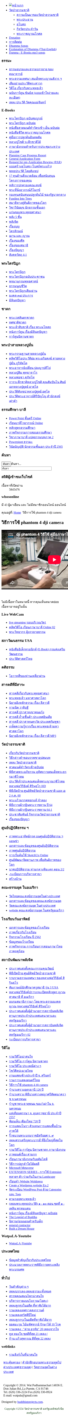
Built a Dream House (21, 1228)
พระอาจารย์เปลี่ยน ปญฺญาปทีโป (30, 367)
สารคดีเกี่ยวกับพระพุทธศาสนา (29, 693)
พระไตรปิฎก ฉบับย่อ (22, 123)
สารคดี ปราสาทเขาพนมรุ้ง (26, 712)
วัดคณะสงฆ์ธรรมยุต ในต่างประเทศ (32, 905)
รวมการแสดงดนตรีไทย (24, 1080)
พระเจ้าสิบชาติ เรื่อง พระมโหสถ (30, 327)
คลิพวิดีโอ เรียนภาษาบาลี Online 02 (32, 627)
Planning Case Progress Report (27, 155)
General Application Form (24, 158)
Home (17, 512)
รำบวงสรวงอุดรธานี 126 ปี (26, 1089)
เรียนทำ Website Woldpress (26, 1181)
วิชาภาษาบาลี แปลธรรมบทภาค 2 (31, 437)
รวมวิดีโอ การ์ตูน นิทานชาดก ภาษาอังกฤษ (37, 1149)
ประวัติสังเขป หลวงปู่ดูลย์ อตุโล (29, 391)
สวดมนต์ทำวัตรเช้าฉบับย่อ (26, 767)
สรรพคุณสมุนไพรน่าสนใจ (26, 1296)
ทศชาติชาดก (17, 322)
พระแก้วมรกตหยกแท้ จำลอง (28, 800)
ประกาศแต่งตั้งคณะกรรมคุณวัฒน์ (31, 968)
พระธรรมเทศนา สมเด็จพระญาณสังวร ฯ (35, 78)
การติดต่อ (15, 41)
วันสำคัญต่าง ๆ (19, 1286)
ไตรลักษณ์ (16, 231)
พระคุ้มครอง (11, 1362)
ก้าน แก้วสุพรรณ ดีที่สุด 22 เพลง (30, 1338)
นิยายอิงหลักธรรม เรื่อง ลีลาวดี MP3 (32, 735)
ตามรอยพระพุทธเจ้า (22, 1199)
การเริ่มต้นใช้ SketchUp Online (28, 855)
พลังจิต (13, 221)
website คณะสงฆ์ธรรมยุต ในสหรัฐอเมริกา (36, 910)
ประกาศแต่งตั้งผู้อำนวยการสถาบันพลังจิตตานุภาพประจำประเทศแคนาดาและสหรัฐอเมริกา (36, 1015)
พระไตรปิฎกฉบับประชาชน (27, 276)
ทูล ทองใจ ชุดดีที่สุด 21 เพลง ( (28, 1333)
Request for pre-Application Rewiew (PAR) (35, 162)
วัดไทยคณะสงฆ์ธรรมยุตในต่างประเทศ (34, 896)
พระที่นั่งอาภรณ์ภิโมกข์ (24, 190)
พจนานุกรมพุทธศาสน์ (23, 281)
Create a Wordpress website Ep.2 (29, 1185)
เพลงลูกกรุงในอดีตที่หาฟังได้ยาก (30, 1319)
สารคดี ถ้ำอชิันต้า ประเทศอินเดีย (30, 717)
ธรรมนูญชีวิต (18, 286)
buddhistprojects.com (30, 1401)
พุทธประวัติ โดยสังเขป (23, 171)
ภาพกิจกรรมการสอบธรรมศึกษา (30, 432)
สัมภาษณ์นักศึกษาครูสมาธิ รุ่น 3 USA (33, 987)
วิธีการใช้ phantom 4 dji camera (28, 1084)
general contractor (19, 1225)
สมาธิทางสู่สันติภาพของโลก (27, 202)
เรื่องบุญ (14, 226)
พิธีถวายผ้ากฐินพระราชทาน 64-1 (30, 809)
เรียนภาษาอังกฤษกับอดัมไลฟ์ (28, 1159)
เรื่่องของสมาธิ (18, 245)
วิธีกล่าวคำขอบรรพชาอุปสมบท (29, 757)
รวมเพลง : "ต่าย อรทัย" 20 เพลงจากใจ (34, 1329)
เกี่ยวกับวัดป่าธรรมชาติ (24, 753)
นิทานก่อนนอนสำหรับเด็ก (26, 1221)
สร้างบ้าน (15, 878)
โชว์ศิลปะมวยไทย (21, 1070)
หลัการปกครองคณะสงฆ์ (25, 185)
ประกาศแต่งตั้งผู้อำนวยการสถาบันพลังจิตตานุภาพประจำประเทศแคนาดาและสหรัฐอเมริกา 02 (36, 1030)
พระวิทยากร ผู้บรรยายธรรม (27, 632)
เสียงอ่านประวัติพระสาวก (25, 83)
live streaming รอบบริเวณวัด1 (27, 622)
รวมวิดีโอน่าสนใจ (21, 1056)
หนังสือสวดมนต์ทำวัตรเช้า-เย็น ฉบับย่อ (34, 127)
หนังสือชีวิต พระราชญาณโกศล (29, 132)
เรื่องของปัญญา (19, 819)
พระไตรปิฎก (17, 272)
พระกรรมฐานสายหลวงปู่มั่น (27, 353)
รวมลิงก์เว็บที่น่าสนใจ (23, 1354)
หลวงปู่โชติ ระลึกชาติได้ (25, 142)
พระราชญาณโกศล (29, 33)
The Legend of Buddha (23, 1217)
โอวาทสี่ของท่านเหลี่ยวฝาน (27, 676)
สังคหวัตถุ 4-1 (18, 254)
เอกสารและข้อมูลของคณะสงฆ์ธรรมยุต (35, 901)
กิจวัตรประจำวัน (27, 29)
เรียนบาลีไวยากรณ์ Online (26, 423)
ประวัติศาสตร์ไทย (20, 658)
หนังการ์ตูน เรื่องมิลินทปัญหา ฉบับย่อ (33, 1213)
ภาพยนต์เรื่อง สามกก (23, 1154)
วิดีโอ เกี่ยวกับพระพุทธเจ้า (26, 88)
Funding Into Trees (20, 198)
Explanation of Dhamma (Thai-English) (32, 49)
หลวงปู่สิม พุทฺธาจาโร (23, 372)
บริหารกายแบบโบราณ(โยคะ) (28, 1300)
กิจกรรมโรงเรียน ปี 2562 (25, 937)
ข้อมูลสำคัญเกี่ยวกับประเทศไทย (30, 1260)
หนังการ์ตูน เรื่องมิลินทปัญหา (28, 331)
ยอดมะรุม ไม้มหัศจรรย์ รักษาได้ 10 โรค (35, 1324)
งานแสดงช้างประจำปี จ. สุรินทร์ (30, 1075)
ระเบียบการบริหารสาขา (25, 1039)
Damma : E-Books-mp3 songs (27, 52)
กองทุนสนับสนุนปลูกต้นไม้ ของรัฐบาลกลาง (37, 194)
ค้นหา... (16, 463)
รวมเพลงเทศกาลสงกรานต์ (26, 1310)
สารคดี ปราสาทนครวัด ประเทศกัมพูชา (34, 721)
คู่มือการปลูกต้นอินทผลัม (25, 137)
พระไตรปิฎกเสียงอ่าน (23, 290)
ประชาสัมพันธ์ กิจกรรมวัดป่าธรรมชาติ (34, 814)
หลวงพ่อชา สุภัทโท (22, 377)
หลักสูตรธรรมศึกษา (22, 427)
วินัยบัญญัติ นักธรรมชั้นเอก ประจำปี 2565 (36, 446)
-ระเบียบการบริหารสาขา (25, 874)
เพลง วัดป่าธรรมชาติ (22, 762)
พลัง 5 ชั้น (15, 217)
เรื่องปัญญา (16, 250)
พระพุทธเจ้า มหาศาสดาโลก (27, 698)
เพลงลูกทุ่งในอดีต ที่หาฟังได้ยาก (30, 1305)
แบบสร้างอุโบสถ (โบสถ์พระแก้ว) (30, 166)
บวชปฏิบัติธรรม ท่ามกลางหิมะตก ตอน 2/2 (36, 869)
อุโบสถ (21, 24)
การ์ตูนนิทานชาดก (21, 336)
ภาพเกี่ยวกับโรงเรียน (22, 932)
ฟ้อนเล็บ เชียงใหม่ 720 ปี (24, 1121)
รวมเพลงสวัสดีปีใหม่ (22, 1315)
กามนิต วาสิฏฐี (19, 707)
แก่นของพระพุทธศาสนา (25, 212)
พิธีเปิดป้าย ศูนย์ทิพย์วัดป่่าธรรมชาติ (32, 973)
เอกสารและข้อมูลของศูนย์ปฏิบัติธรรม (34, 845)
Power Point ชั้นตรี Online (25, 418)
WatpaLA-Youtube (20, 1243)
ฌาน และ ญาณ (19, 235)
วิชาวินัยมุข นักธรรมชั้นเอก (27, 207)
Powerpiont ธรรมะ (21, 442)
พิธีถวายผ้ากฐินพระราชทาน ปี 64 (30, 805)
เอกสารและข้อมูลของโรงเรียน (29, 927)
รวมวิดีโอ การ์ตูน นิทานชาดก (28, 1061)
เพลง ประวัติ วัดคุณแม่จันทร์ (27, 102)
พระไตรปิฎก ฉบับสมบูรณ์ (25, 118)
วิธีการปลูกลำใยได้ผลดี (24, 1163)
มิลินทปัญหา (17, 300)
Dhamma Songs (18, 45)
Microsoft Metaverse (21, 1167)
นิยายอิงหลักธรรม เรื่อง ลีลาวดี (29, 702)
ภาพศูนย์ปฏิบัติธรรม (22, 850)
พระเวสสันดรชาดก (21, 317)
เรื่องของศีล (16, 240)
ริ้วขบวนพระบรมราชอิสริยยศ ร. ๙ (31, 1135)
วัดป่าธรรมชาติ (19, 10)
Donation (14, 37)
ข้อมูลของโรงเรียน (21, 941)
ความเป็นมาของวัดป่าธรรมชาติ (38, 14)
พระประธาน (25, 19)
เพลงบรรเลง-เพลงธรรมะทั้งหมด (30, 1291)
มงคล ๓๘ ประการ (21, 295)
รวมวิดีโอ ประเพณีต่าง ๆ (25, 1066)
